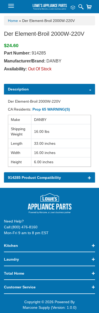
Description (18, 89)
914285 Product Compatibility (34, 177)
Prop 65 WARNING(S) (51, 109)
